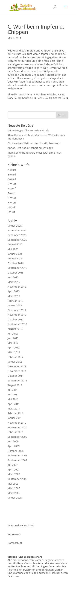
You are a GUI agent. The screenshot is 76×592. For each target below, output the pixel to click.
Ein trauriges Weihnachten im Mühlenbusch (34, 143)
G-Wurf (12, 198)
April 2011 (14, 404)
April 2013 (14, 291)
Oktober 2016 (16, 263)
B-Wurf (12, 174)
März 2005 (14, 493)
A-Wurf (12, 169)
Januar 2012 (15, 361)
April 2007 (14, 469)
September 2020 (17, 239)
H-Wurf (12, 202)
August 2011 (15, 385)
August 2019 (15, 258)
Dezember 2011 (17, 366)
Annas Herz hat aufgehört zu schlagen (30, 148)
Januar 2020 (15, 254)
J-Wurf (11, 212)
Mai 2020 (13, 249)
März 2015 (14, 282)
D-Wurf (12, 184)
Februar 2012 (15, 357)
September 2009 (17, 436)
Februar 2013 (15, 300)
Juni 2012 (13, 338)
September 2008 (17, 455)
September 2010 (17, 427)
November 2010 (17, 422)
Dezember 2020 (17, 235)
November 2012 (17, 314)
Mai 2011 (13, 399)
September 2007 (17, 460)
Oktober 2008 (16, 451)
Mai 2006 (13, 483)
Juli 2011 (13, 389)
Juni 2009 (13, 441)
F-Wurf (12, 193)
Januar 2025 (15, 225)
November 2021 (17, 230)
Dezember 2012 (17, 310)
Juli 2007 (13, 464)
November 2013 (17, 286)
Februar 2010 (15, 432)
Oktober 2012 (16, 319)
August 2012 (15, 328)
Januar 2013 (15, 305)
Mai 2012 (13, 343)
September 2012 (17, 324)
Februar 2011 (15, 413)
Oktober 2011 (16, 375)
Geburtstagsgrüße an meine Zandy (28, 130)
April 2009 (14, 446)
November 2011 (17, 371)
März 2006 (14, 488)
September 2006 (17, 479)
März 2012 (14, 352)
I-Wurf (11, 207)
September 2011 (17, 380)
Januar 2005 (15, 497)
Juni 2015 (13, 277)
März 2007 (14, 474)
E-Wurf (12, 188)
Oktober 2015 (16, 272)
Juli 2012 (13, 333)
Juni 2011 (13, 394)
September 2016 (17, 267)
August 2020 (15, 244)
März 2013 (14, 296)
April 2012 (14, 347)
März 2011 (14, 408)
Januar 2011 (15, 418)
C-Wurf (12, 179)
